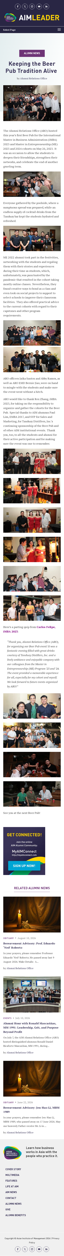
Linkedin (46, 6)
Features (11, 1181)
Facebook (18, 6)
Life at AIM (11, 1186)
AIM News (11, 1192)
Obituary (8, 938)
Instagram (32, 6)
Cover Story (13, 1169)
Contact (10, 1198)
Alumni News (13, 1204)
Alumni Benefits (15, 1215)
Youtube (39, 6)
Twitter (25, 6)
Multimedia (12, 1175)
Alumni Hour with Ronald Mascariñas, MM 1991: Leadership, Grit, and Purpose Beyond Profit (30, 1027)
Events (7, 1018)
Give (7, 1210)
